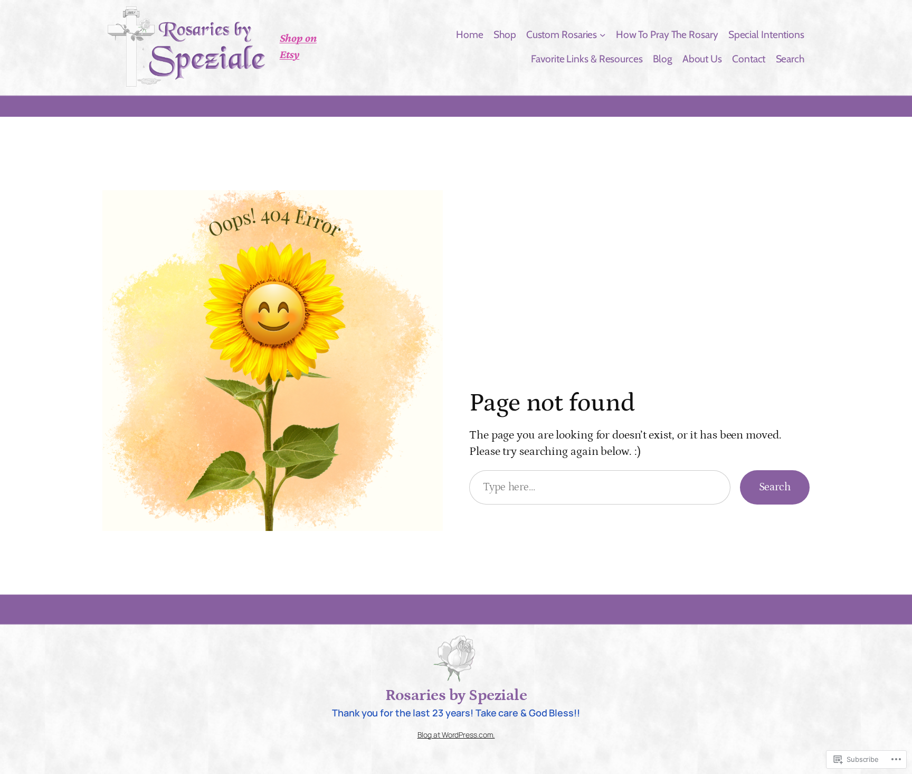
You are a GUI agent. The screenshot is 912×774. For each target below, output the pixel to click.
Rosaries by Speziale (456, 695)
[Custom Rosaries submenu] (603, 34)
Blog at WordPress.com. (456, 735)
